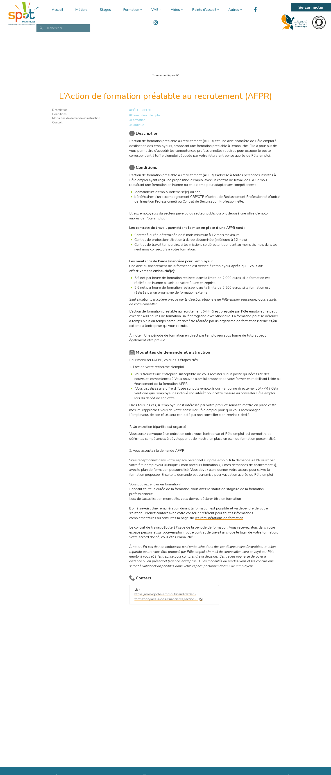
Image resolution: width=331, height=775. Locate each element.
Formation (131, 9)
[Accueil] (22, 13)
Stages (105, 9)
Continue (137, 125)
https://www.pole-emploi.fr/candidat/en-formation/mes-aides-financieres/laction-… (166, 596)
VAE (155, 9)
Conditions (59, 114)
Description (60, 110)
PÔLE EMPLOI (141, 110)
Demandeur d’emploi (146, 115)
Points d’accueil (204, 9)
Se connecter (311, 7)
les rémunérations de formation (219, 518)
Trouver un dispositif (165, 75)
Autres (233, 9)
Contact (57, 123)
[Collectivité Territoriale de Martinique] (294, 22)
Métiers (81, 9)
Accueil (57, 9)
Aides (175, 9)
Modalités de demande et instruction (76, 118)
